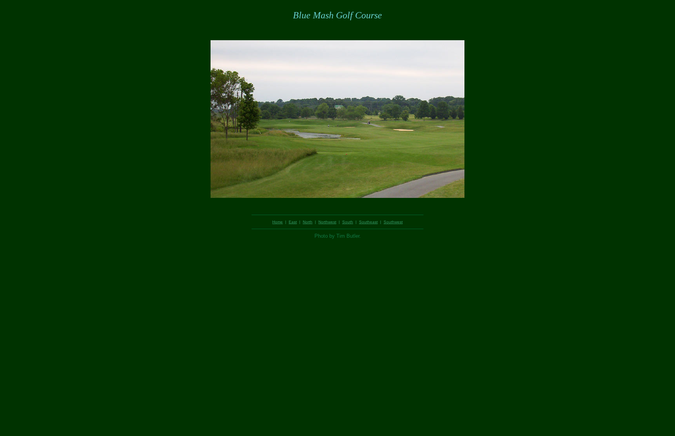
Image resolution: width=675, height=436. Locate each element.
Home (277, 222)
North (307, 222)
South (347, 222)
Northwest (327, 222)
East (293, 222)
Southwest (393, 222)
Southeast (368, 222)
